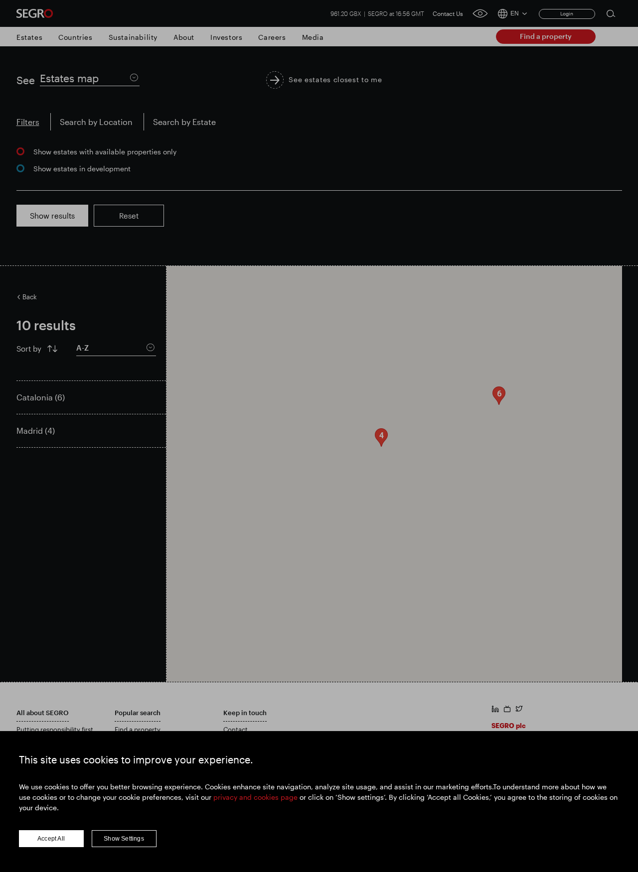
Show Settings (124, 838)
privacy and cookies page (255, 797)
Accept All (51, 838)
